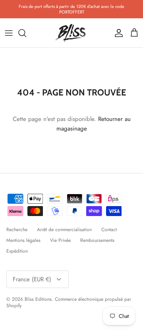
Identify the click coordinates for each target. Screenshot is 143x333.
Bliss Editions (38, 299)
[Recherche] (26, 33)
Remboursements (97, 240)
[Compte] (117, 33)
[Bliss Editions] (71, 32)
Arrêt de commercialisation (64, 229)
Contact (109, 229)
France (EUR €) (32, 279)
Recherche (16, 229)
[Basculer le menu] (8, 33)
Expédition (17, 251)
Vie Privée (60, 240)
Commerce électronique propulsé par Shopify (68, 303)
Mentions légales (23, 240)
